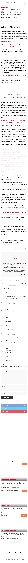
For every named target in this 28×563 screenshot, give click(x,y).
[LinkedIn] (25, 275)
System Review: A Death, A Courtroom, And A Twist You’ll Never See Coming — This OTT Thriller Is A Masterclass (13, 535)
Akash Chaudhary (7, 17)
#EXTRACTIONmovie (15, 152)
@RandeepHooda (5, 160)
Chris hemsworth (19, 240)
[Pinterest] (22, 248)
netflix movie (5, 243)
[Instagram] (23, 275)
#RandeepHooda (20, 164)
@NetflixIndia (20, 162)
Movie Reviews (5, 7)
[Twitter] (18, 248)
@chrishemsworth (7, 158)
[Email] (25, 248)
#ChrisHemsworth (10, 164)
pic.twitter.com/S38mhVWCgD (13, 166)
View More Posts (14, 260)
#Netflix (3, 166)
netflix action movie (7, 242)
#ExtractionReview (6, 154)
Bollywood (12, 479)
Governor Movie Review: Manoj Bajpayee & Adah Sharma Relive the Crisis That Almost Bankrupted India (13, 483)
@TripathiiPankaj (16, 158)
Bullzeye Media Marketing (17, 559)
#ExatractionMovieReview (17, 154)
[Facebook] (15, 248)
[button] (25, 3)
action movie (9, 240)
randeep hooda (14, 243)
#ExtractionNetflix (5, 152)
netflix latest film (18, 242)
